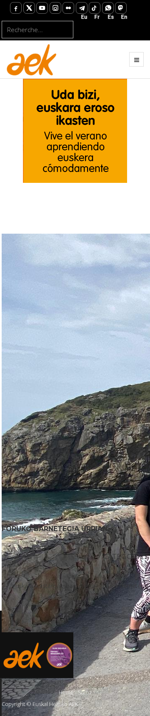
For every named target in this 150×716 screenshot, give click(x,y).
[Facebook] (16, 8)
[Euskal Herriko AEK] (32, 59)
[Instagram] (55, 8)
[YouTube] (42, 8)
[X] (29, 8)
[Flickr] (68, 8)
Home (66, 692)
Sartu (84, 692)
